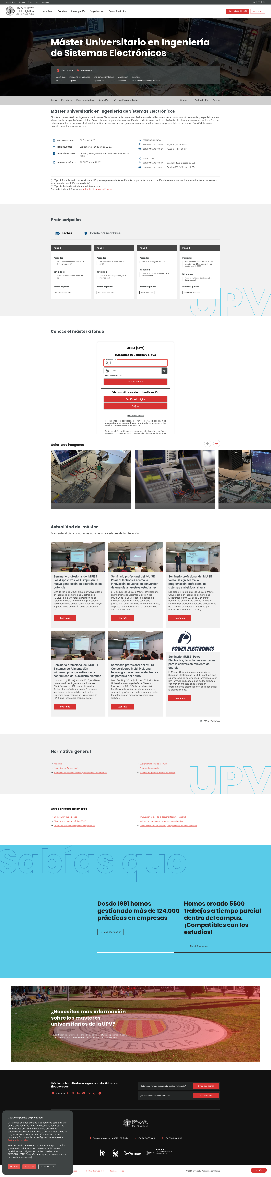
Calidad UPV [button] (201, 100)
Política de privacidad (94, 1171)
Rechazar (29, 1167)
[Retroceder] (207, 443)
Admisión (48, 11)
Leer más (68, 618)
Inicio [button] (54, 100)
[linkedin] (78, 1093)
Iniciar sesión (258, 11)
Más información (112, 931)
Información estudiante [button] (125, 100)
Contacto (60, 1093)
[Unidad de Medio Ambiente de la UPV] (115, 1157)
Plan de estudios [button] (85, 100)
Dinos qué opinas (206, 1086)
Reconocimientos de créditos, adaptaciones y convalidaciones (168, 825)
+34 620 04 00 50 (239, 11)
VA (254, 2)
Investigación (78, 11)
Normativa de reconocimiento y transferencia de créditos (80, 772)
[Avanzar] (216, 443)
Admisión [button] (103, 100)
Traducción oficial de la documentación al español (163, 817)
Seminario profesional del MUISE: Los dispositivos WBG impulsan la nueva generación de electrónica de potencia (78, 582)
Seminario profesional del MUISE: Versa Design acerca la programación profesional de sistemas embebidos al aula (190, 582)
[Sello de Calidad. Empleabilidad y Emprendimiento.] (159, 1156)
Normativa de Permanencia (66, 768)
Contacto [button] (185, 100)
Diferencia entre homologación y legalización (74, 825)
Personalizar (47, 1167)
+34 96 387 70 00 (146, 1138)
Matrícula (58, 763)
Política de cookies (72, 1171)
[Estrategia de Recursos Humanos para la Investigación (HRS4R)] (102, 1155)
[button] (216, 100)
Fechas (66, 233)
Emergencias (33, 2)
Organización (97, 11)
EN (264, 2)
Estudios (62, 11)
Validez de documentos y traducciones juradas (161, 821)
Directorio (45, 2)
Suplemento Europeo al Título (153, 763)
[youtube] (83, 1093)
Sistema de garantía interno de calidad (157, 772)
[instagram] (89, 1093)
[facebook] (67, 1093)
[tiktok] (94, 1093)
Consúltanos (206, 1095)
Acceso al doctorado (149, 768)
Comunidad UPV (117, 11)
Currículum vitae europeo (65, 817)
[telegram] (99, 1093)
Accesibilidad (11, 2)
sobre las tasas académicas (97, 189)
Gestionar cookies (117, 1171)
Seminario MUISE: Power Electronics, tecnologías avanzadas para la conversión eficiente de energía (191, 662)
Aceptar (14, 1167)
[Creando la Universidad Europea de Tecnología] (132, 1155)
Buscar (22, 2)
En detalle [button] (66, 100)
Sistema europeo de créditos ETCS (70, 821)
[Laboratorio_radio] (175, 502)
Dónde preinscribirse (105, 233)
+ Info (259, 1170)
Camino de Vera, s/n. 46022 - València (110, 1138)
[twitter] (73, 1093)
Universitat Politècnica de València (206, 1171)
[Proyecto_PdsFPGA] (91, 502)
